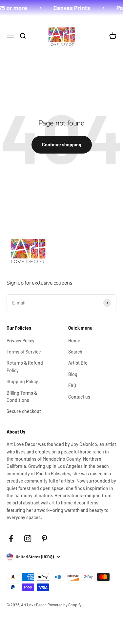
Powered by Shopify (65, 604)
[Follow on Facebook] (11, 538)
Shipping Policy (22, 381)
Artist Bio (78, 363)
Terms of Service (24, 351)
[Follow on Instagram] (27, 538)
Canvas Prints (70, 7)
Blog (72, 374)
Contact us (79, 397)
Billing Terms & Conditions (22, 396)
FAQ (72, 385)
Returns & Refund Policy (25, 366)
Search (75, 351)
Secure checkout (24, 411)
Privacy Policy (20, 340)
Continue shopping (61, 144)
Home (74, 340)
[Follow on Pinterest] (44, 538)
